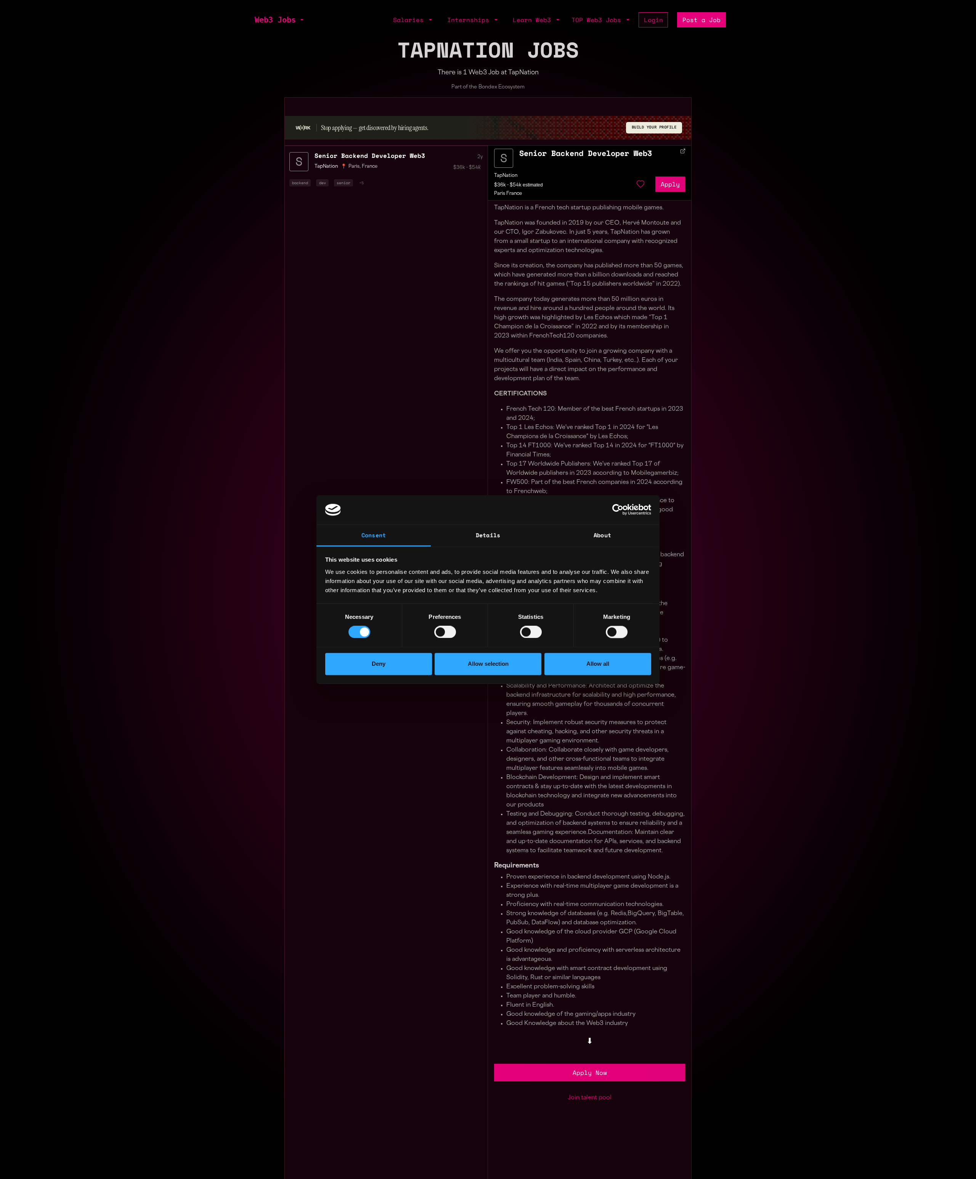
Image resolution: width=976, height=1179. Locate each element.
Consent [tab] (373, 535)
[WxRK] (303, 127)
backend (300, 182)
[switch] (445, 632)
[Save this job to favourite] (640, 184)
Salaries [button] (410, 19)
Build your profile (654, 127)
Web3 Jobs (275, 19)
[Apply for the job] (503, 158)
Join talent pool (590, 1098)
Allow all (597, 663)
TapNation (505, 175)
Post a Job (701, 19)
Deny (378, 663)
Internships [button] (470, 19)
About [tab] (602, 535)
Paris (354, 166)
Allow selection (488, 663)
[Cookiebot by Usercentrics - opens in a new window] (617, 510)
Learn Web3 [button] (534, 19)
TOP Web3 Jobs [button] (598, 19)
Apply (670, 184)
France (369, 166)
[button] (301, 19)
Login (653, 19)
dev (322, 182)
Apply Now (590, 1072)
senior (343, 182)
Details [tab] (488, 535)
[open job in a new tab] (683, 151)
